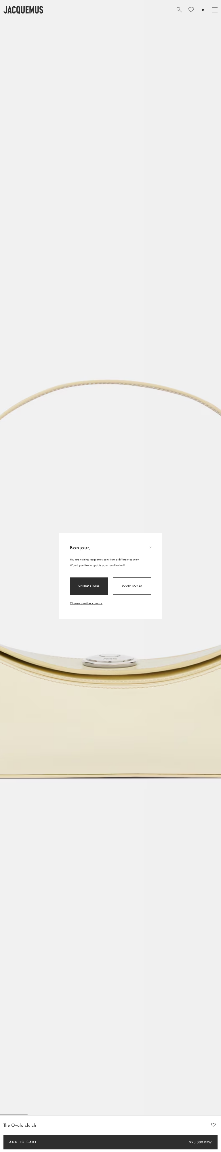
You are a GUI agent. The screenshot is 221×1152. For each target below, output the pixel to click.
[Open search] (179, 10)
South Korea (132, 586)
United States (89, 586)
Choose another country (86, 603)
